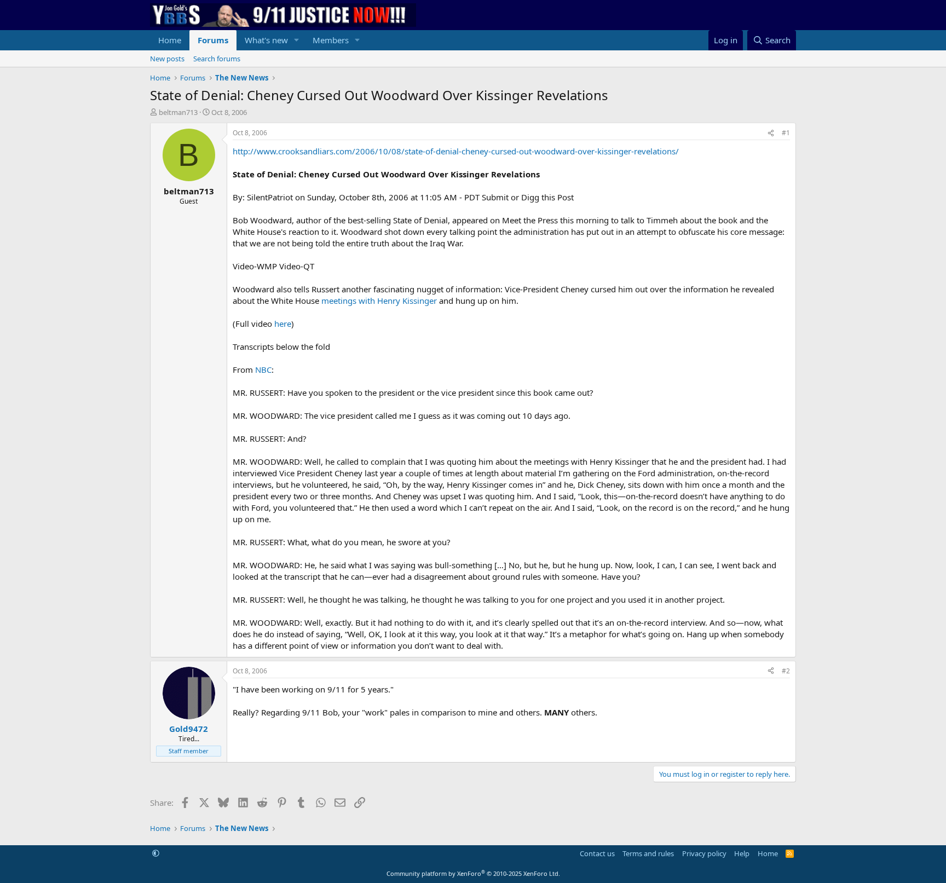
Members (331, 39)
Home (169, 39)
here (282, 323)
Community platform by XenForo (473, 873)
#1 (786, 132)
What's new (266, 39)
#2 (786, 671)
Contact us (597, 853)
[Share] (771, 133)
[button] (296, 40)
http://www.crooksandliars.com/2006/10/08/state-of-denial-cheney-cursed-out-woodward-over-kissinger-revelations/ (456, 151)
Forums (213, 39)
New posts (167, 59)
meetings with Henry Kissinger (379, 300)
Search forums (216, 59)
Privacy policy (704, 853)
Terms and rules (648, 853)
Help (741, 853)
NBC (263, 369)
